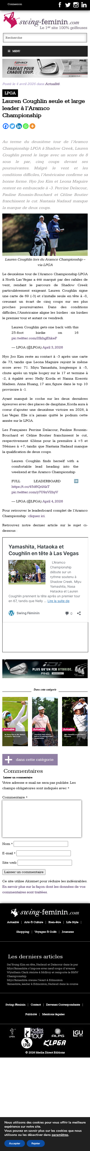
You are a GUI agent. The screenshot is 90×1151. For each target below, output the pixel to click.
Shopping (22, 932)
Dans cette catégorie (45, 689)
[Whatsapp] (26, 126)
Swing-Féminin (15, 1004)
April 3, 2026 (52, 347)
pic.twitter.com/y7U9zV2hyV (35, 492)
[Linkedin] (19, 126)
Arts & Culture (33, 922)
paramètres (60, 1135)
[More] (32, 126)
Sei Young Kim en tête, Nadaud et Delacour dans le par (42, 964)
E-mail (8, 853)
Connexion (15, 4)
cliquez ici (36, 516)
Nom (7, 844)
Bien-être (54, 922)
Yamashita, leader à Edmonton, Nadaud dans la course (42, 984)
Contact (36, 1004)
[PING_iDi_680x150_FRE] (45, 668)
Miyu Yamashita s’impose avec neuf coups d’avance (41, 968)
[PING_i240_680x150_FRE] (45, 68)
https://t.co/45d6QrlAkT (31, 487)
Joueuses (68, 932)
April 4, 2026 (52, 501)
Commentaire (14, 797)
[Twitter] (12, 126)
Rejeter (35, 1143)
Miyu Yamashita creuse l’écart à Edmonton (35, 980)
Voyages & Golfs (46, 932)
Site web (9, 863)
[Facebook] (6, 126)
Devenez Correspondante (63, 1004)
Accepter (14, 1143)
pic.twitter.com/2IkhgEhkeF (34, 338)
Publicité (31, 1014)
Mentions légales (53, 1014)
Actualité (52, 84)
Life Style (72, 922)
